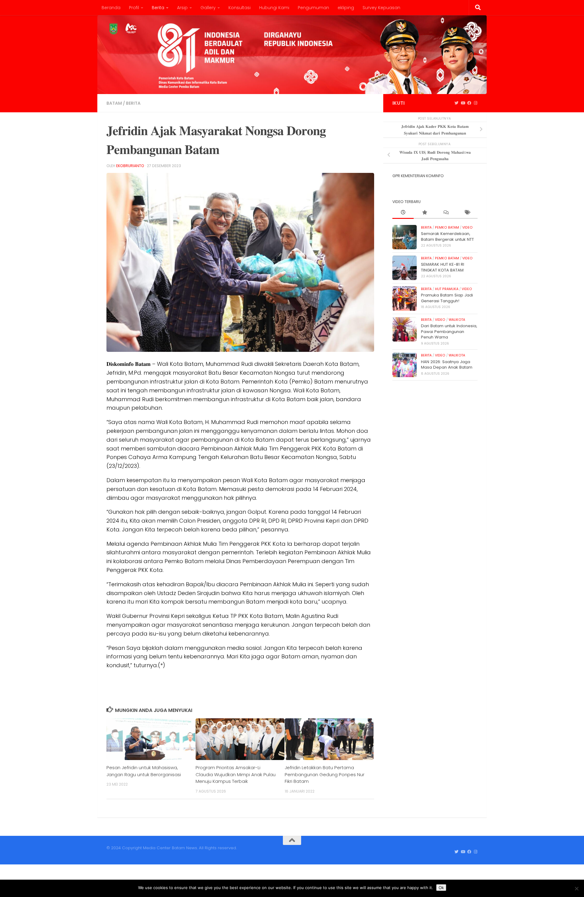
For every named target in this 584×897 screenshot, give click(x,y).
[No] (576, 888)
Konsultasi (239, 8)
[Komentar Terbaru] (445, 213)
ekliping (346, 8)
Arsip (182, 8)
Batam (114, 103)
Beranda (111, 8)
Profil (134, 8)
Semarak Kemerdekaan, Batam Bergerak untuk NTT (447, 236)
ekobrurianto (130, 165)
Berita (158, 8)
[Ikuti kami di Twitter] (456, 103)
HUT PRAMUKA (446, 289)
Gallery (208, 8)
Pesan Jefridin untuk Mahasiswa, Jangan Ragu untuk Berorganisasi (143, 770)
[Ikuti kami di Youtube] (463, 103)
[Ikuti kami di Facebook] (469, 103)
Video (467, 227)
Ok (441, 887)
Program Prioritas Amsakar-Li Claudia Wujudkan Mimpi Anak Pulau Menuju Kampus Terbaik (236, 774)
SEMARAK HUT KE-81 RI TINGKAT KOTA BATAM (442, 267)
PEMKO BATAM (447, 227)
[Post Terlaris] (424, 213)
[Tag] (467, 213)
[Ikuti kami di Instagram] (476, 103)
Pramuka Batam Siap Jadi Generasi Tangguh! (447, 297)
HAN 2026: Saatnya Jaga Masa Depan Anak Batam (446, 364)
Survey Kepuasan (381, 8)
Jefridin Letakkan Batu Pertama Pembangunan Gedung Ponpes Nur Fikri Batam (324, 774)
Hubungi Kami (274, 8)
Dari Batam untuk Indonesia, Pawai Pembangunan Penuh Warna (449, 331)
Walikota (457, 319)
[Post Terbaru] (403, 213)
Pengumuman (313, 8)
